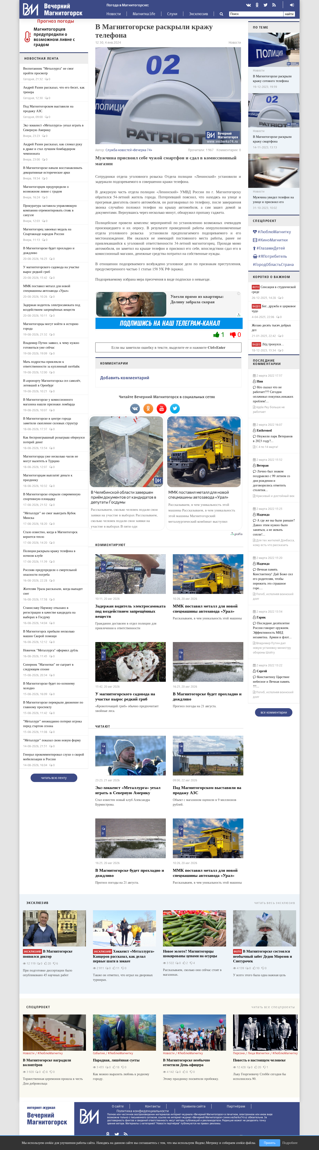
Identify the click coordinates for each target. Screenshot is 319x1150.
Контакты (152, 1106)
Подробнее (290, 1142)
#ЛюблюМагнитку (274, 231)
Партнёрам (236, 1106)
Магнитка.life (144, 13)
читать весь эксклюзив (274, 903)
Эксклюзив (198, 13)
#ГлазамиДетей (270, 248)
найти (289, 14)
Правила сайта (194, 1106)
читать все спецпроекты (273, 1007)
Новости (113, 13)
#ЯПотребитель (272, 256)
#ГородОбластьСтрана (273, 264)
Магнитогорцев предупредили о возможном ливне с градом (54, 36)
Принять (270, 1143)
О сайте (118, 1106)
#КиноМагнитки (272, 239)
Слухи (172, 13)
